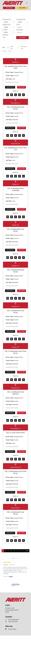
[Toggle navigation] (27, 3)
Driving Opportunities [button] (11, 610)
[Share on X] (15, 94)
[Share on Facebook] (11, 94)
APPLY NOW (9, 8)
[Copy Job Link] (23, 94)
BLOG (7, 612)
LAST (26, 551)
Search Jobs (10, 608)
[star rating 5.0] (15, 562)
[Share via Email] (7, 94)
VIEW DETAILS (10, 87)
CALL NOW (22, 8)
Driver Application (13, 620)
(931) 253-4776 (13, 621)
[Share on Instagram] (19, 94)
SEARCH (23, 37)
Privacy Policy (12, 629)
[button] (4, 558)
